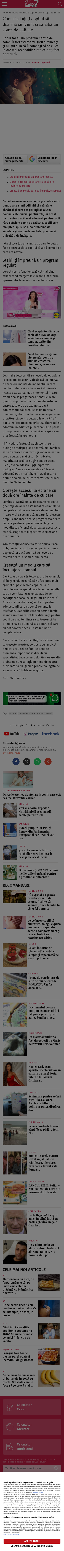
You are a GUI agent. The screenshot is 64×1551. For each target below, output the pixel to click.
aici (17, 1506)
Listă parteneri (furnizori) (11, 1535)
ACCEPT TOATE (32, 1541)
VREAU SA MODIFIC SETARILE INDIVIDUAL (32, 1546)
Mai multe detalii (38, 1492)
